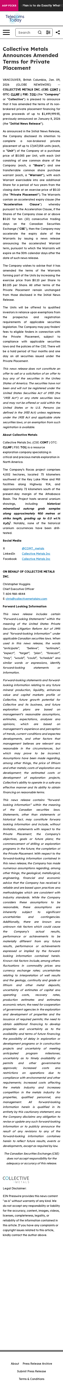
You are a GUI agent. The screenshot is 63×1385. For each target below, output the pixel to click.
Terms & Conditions (31, 1379)
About (15, 1363)
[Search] (40, 32)
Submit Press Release (31, 1371)
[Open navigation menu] (6, 32)
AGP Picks (9, 5)
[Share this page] (57, 32)
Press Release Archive (37, 1363)
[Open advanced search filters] (48, 32)
